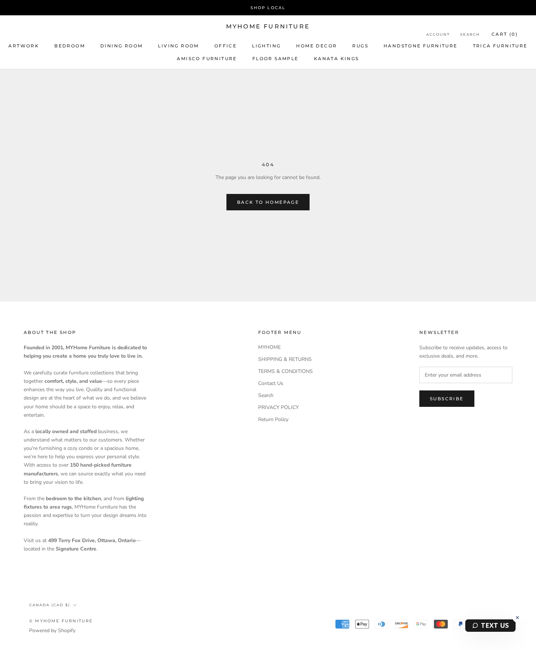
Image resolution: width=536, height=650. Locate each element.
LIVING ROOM (178, 45)
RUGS (360, 45)
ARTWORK (23, 45)
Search (470, 34)
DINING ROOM (121, 45)
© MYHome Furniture (61, 620)
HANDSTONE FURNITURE (421, 45)
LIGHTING (266, 45)
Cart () (505, 34)
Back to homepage (268, 202)
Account (438, 34)
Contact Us (270, 383)
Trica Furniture (500, 45)
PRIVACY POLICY (278, 407)
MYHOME (269, 347)
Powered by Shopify (52, 630)
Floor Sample (275, 58)
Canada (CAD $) (49, 605)
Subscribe (447, 398)
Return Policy (273, 419)
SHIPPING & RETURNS (285, 359)
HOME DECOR (316, 45)
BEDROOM (69, 45)
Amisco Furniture (207, 58)
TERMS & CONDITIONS (285, 371)
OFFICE (225, 45)
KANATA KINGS (336, 58)
